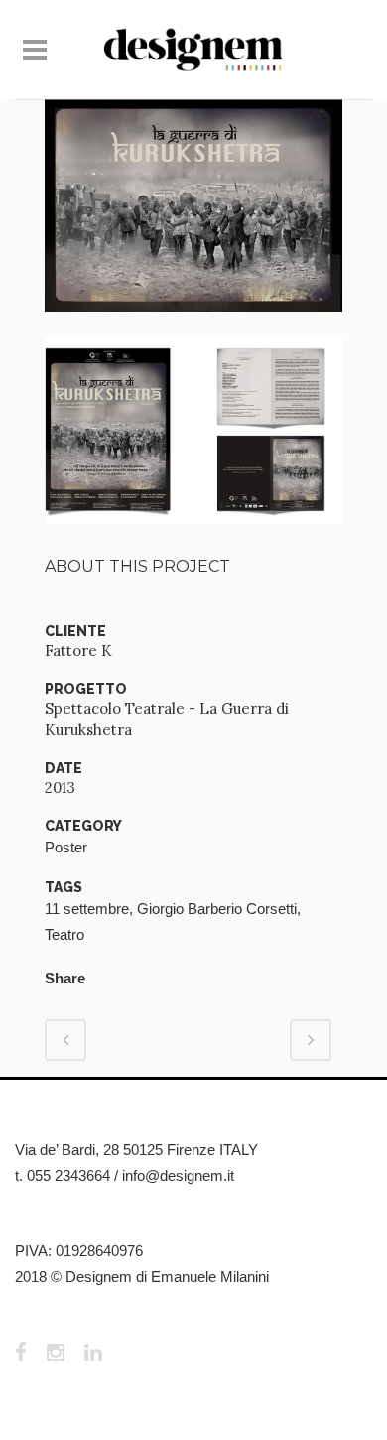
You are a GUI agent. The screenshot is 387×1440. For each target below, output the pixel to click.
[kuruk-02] (193, 324)
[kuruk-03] (193, 536)
